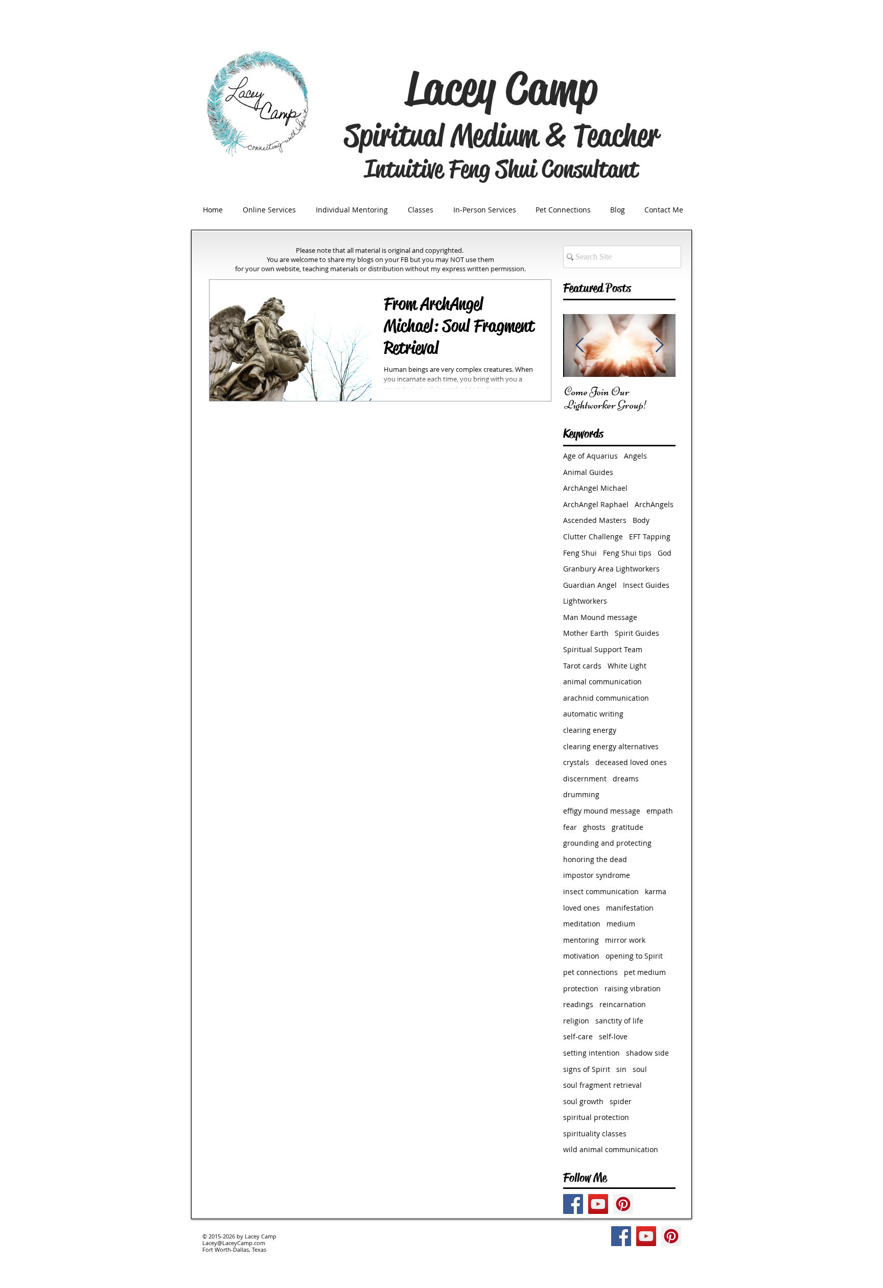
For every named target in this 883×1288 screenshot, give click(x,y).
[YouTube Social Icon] (598, 1204)
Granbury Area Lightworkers (611, 569)
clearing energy (589, 730)
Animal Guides (588, 472)
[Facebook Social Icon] (573, 1204)
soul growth (583, 1101)
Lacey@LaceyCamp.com (233, 1243)
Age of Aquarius (590, 456)
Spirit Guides (637, 633)
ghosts (594, 827)
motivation (581, 956)
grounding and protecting (607, 843)
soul (640, 1069)
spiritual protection (596, 1117)
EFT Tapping (649, 536)
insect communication (601, 891)
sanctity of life (619, 1020)
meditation (581, 923)
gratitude (627, 827)
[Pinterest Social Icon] (623, 1204)
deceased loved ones (631, 762)
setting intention (591, 1053)
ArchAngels (654, 504)
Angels (635, 456)
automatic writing (593, 714)
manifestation (630, 908)
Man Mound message (600, 617)
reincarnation (622, 1004)
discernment (585, 778)
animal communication (602, 681)
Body (641, 520)
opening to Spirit (634, 956)
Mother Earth (586, 633)
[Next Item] (659, 345)
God (664, 553)
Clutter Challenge (593, 536)
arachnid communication (606, 698)
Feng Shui (580, 553)
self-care (578, 1036)
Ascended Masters (594, 520)
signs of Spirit (586, 1069)
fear (570, 827)
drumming (581, 794)
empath (659, 811)
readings (578, 1004)
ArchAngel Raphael (596, 504)
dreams (626, 778)
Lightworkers (585, 601)
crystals (576, 762)
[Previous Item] (579, 345)
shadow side (647, 1053)
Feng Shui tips (627, 553)
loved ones (581, 908)
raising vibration (633, 988)
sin (621, 1069)
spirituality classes (594, 1133)
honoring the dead (595, 859)
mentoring (581, 940)
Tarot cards (582, 666)
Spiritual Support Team (602, 649)
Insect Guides (646, 585)
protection (580, 988)
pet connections (590, 972)
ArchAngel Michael (595, 488)
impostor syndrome (596, 875)
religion (576, 1020)
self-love (613, 1036)
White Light (627, 666)
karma (655, 891)
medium (621, 923)
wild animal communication (610, 1149)
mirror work (625, 940)
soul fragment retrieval (602, 1085)
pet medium (645, 972)
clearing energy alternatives (611, 746)
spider (621, 1101)
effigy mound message (601, 811)
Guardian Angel (590, 585)
